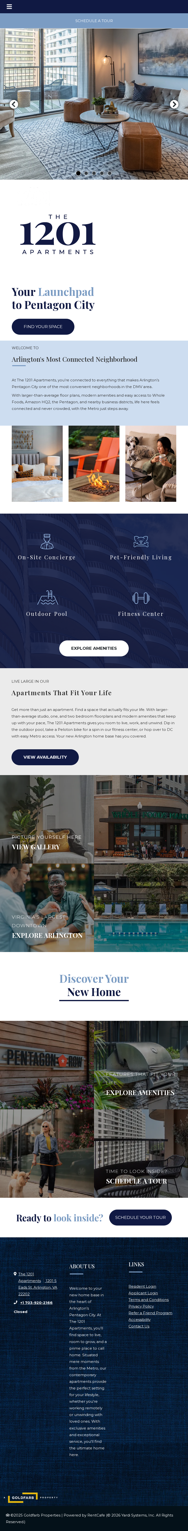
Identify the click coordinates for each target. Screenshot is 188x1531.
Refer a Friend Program (150, 1303)
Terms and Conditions (149, 1289)
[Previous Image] (13, 104)
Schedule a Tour (94, 20)
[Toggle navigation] (9, 6)
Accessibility (140, 1309)
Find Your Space (43, 316)
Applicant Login (143, 1283)
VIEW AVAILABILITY (45, 747)
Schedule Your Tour (143, 1207)
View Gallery (36, 836)
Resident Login (142, 1276)
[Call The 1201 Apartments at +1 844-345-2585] (179, 6)
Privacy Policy (141, 1296)
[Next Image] (174, 104)
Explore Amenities (94, 638)
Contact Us (139, 1316)
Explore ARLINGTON (47, 925)
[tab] (78, 173)
